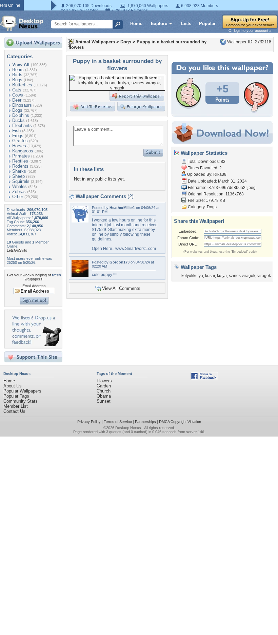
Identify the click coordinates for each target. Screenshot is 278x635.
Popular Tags (16, 396)
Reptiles (20, 161)
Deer (16, 100)
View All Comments (121, 288)
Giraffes (20, 140)
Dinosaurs (22, 105)
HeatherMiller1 (122, 208)
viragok (264, 275)
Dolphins (20, 115)
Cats (16, 89)
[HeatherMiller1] (80, 221)
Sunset (104, 401)
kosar (210, 275)
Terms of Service (118, 422)
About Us (12, 385)
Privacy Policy (89, 422)
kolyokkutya (192, 275)
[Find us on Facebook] (204, 378)
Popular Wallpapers (22, 391)
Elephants (22, 125)
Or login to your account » (250, 30)
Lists (186, 23)
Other (17, 196)
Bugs (17, 79)
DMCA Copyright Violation (180, 422)
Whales (19, 186)
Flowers (104, 380)
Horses (19, 145)
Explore (159, 23)
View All (20, 64)
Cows (17, 95)
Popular (207, 23)
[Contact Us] (35, 344)
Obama (104, 396)
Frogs (17, 135)
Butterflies (22, 84)
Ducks (18, 120)
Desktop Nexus (128, 428)
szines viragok (242, 275)
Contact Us (14, 411)
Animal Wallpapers (95, 41)
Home (136, 23)
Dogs (17, 110)
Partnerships (145, 422)
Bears (18, 69)
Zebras (19, 191)
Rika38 (219, 174)
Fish (16, 130)
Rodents (20, 166)
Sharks (19, 171)
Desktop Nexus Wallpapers (21, 23)
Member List (15, 406)
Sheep (18, 176)
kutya (222, 275)
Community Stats (20, 401)
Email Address (34, 286)
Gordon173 (120, 262)
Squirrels (20, 181)
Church (104, 391)
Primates (21, 155)
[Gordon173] (80, 275)
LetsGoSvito (17, 250)
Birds (17, 74)
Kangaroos (22, 150)
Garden (104, 385)
